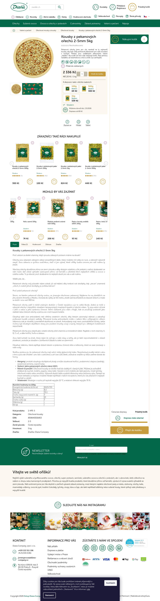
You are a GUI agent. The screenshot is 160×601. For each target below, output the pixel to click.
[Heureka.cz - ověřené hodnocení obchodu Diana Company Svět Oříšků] (136, 543)
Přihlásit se (82, 458)
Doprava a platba (55, 550)
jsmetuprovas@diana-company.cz (27, 559)
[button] (22, 181)
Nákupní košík (129, 39)
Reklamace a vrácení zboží (60, 558)
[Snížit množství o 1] (78, 74)
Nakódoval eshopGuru (140, 596)
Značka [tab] (58, 244)
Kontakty (103, 7)
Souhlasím (110, 583)
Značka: (38, 432)
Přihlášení (121, 6)
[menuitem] (16, 23)
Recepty (119, 16)
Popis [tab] (15, 244)
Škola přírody (135, 16)
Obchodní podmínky (57, 562)
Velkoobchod (104, 16)
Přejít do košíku (133, 430)
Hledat (59, 7)
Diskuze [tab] (48, 244)
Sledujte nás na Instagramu (84, 505)
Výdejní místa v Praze (57, 554)
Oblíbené (19, 17)
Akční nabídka (49, 17)
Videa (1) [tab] (24, 244)
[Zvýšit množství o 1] (85, 74)
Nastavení (49, 595)
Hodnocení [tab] (36, 244)
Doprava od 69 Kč (76, 111)
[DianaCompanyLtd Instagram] (59, 505)
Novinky (33, 17)
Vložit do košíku (97, 74)
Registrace (121, 8)
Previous (12, 163)
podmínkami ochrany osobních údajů (112, 454)
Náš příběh (52, 546)
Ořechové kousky (35, 414)
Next (106, 163)
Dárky (64, 17)
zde (88, 589)
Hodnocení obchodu (82, 17)
